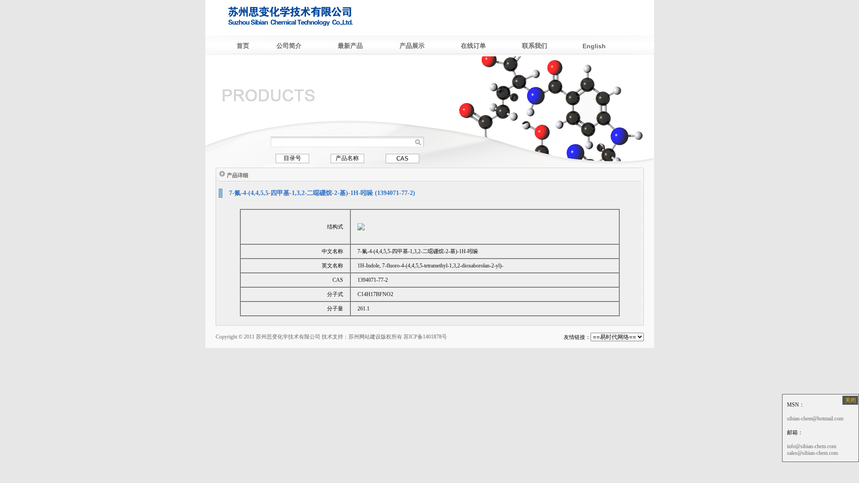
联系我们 (534, 45)
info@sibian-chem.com (811, 446)
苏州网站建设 (365, 337)
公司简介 (289, 45)
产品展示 (412, 45)
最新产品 (350, 45)
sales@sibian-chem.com (812, 453)
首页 (243, 45)
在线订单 (473, 45)
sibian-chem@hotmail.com (815, 418)
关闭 (850, 400)
